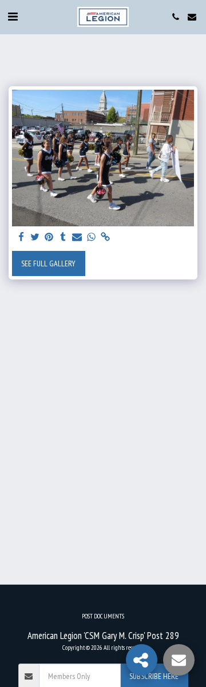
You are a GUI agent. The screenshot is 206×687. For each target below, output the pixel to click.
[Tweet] (35, 237)
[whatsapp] (91, 237)
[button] (12, 16)
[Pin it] (49, 237)
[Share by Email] (77, 237)
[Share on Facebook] (21, 237)
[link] (105, 237)
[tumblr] (63, 237)
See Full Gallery (48, 263)
